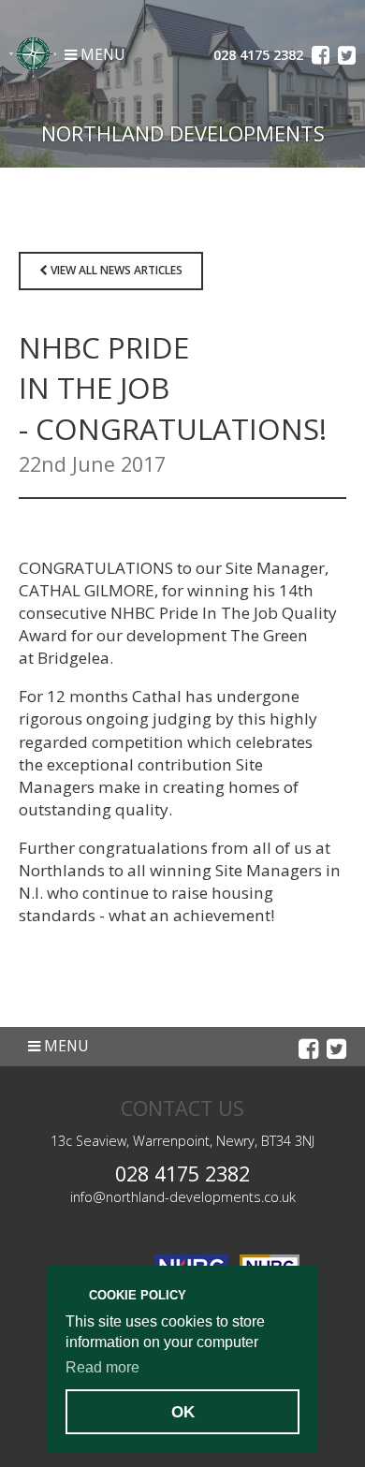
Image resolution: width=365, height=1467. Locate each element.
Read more (102, 1367)
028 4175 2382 (182, 1173)
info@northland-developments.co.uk (183, 1197)
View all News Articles (115, 270)
